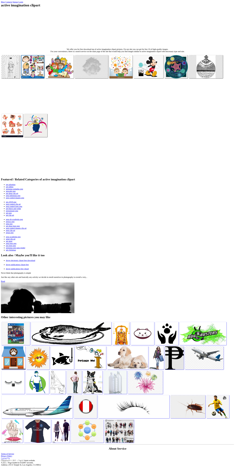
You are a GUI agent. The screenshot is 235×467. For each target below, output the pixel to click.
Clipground (12, 460)
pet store (9, 241)
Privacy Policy (6, 456)
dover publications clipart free (17, 265)
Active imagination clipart (31, 75)
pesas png (9, 233)
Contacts (8, 2)
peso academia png (13, 237)
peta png (9, 224)
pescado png (11, 191)
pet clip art (10, 215)
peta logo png (11, 243)
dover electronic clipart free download (20, 260)
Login (20, 2)
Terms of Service (7, 454)
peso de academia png (14, 219)
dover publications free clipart (17, 269)
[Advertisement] (117, 28)
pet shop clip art (12, 193)
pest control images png (15, 198)
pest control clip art (13, 204)
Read (3, 281)
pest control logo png (14, 206)
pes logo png (11, 246)
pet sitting (9, 187)
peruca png (10, 222)
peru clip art (10, 230)
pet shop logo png (13, 226)
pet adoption (10, 185)
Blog (3, 2)
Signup (15, 2)
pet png (9, 213)
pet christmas (11, 250)
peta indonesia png (13, 196)
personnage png (12, 211)
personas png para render (15, 248)
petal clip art (10, 239)
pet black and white (13, 209)
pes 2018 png (11, 202)
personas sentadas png (14, 189)
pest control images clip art (16, 228)
